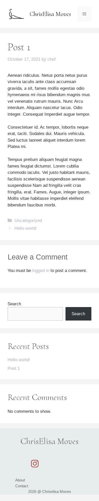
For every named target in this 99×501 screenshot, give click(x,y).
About (20, 480)
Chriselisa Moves (56, 491)
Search (14, 303)
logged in (40, 270)
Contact (21, 486)
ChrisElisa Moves (50, 14)
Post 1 (14, 368)
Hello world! (25, 228)
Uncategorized (28, 220)
